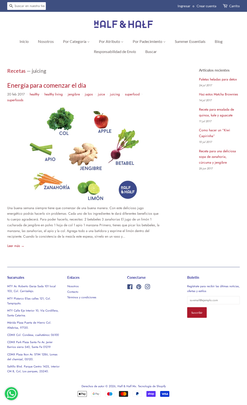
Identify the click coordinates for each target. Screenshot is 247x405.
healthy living (53, 94)
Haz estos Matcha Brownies (218, 94)
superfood (132, 94)
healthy (34, 94)
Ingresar (184, 6)
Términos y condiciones (81, 297)
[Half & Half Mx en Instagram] (147, 288)
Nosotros (46, 41)
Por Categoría (75, 41)
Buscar (151, 51)
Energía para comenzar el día (46, 85)
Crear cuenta (206, 6)
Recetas (16, 71)
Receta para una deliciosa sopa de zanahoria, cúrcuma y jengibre (217, 157)
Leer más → (15, 245)
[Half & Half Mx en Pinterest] (138, 288)
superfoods (15, 100)
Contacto (72, 292)
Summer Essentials (190, 41)
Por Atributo (110, 41)
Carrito (234, 6)
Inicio (24, 41)
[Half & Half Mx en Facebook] (130, 288)
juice (101, 94)
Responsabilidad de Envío (115, 51)
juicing (115, 94)
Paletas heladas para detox (218, 79)
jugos (89, 94)
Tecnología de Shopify (152, 386)
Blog (219, 41)
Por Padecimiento (148, 41)
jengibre (74, 94)
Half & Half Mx (126, 386)
